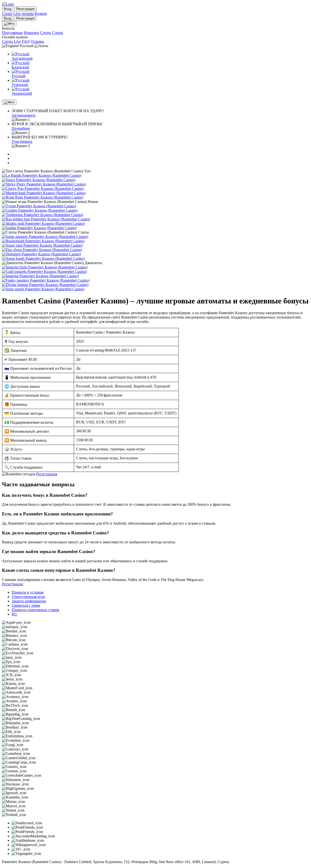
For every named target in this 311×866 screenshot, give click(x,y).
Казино (41, 13)
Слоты (45, 33)
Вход (7, 9)
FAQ (26, 41)
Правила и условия (27, 592)
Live (17, 41)
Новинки (31, 33)
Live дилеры (23, 13)
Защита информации (29, 601)
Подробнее (21, 128)
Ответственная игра (28, 597)
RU (14, 614)
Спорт (7, 13)
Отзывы (37, 41)
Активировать (23, 115)
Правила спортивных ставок (35, 610)
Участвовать (22, 141)
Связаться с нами (26, 605)
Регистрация (46, 474)
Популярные (12, 33)
